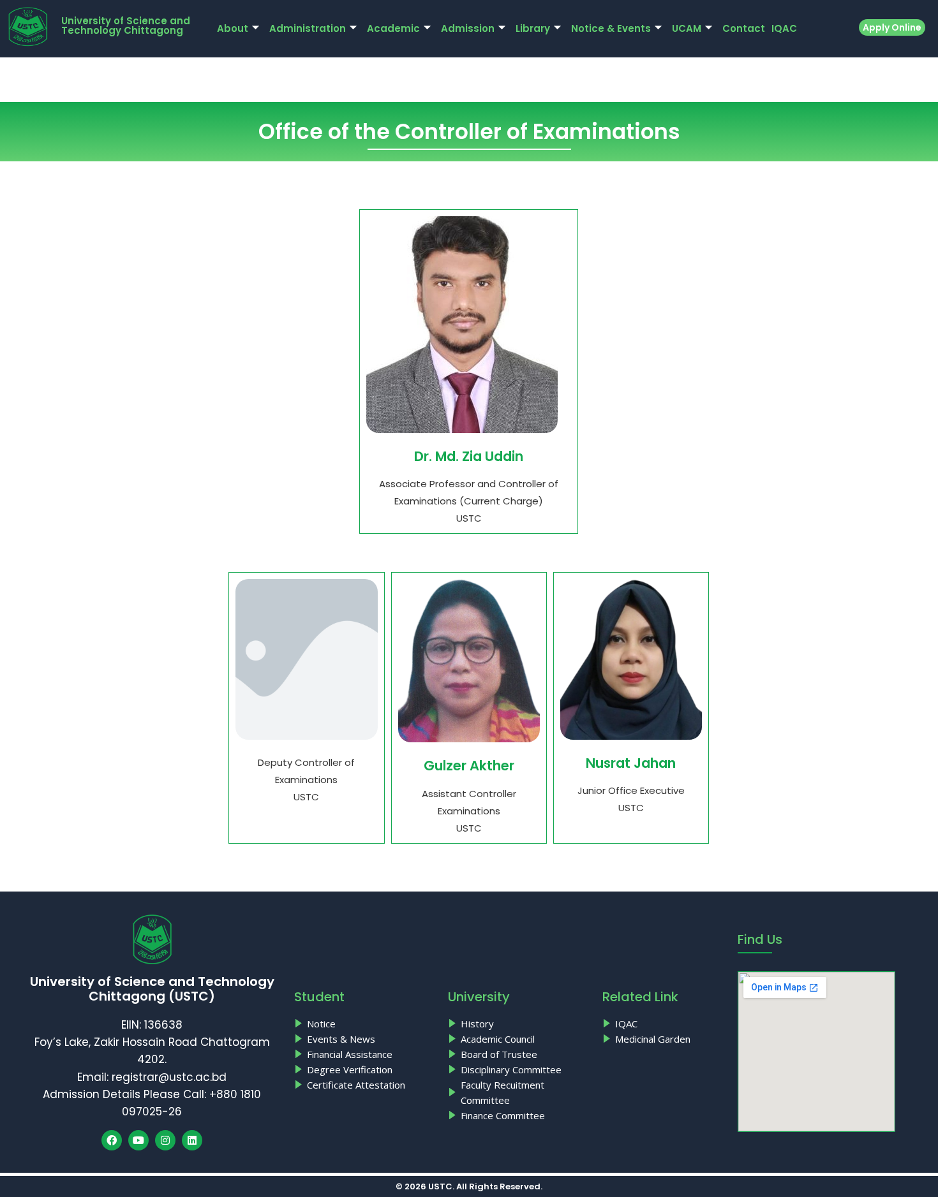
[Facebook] (111, 1140)
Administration (307, 28)
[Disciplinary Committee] (518, 1069)
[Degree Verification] (364, 1069)
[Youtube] (138, 1140)
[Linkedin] (192, 1140)
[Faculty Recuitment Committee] (518, 1092)
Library (533, 28)
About (232, 28)
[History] (518, 1023)
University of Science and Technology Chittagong (125, 25)
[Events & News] (364, 1038)
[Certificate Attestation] (364, 1084)
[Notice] (364, 1023)
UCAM (686, 28)
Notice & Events (611, 28)
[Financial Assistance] (364, 1054)
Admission (468, 28)
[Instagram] (165, 1140)
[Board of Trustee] (518, 1054)
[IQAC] (663, 1023)
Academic (393, 28)
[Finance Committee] (518, 1115)
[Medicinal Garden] (663, 1038)
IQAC (784, 28)
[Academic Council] (518, 1038)
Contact (743, 28)
